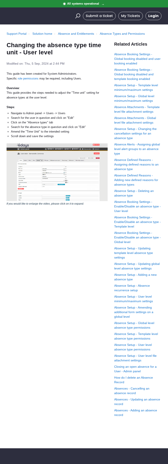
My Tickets (130, 15)
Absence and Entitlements (76, 33)
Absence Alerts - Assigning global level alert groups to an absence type (137, 149)
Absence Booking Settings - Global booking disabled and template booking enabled (134, 74)
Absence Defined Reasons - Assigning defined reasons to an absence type (136, 164)
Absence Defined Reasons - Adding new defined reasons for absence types (136, 180)
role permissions (28, 78)
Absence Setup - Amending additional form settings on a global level (133, 312)
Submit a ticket (99, 15)
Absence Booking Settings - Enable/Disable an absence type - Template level (137, 222)
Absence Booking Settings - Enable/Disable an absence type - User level (137, 206)
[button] (77, 16)
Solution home (42, 33)
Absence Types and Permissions (122, 33)
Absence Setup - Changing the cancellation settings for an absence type (135, 133)
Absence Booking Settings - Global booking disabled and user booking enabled (137, 58)
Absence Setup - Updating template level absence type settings (133, 253)
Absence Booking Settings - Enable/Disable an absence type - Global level (137, 237)
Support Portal (16, 33)
